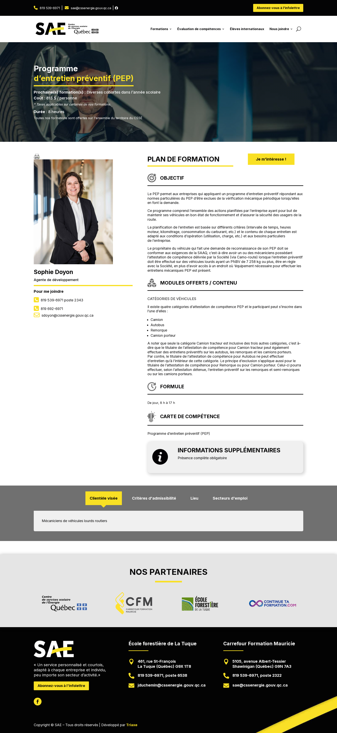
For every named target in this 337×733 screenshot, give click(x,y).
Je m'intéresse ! (271, 159)
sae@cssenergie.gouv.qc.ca (91, 8)
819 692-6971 (52, 309)
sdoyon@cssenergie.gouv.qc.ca (67, 315)
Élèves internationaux (247, 29)
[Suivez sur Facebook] (38, 701)
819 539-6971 (50, 8)
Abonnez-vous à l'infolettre (278, 8)
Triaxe (131, 725)
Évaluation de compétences (199, 29)
